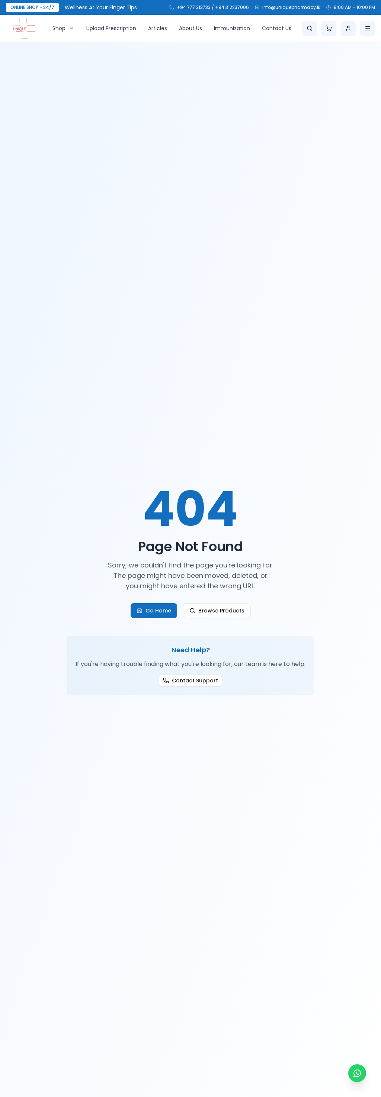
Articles (157, 28)
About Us (190, 28)
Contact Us (276, 28)
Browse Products (221, 610)
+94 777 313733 (194, 7)
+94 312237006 (232, 7)
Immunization (232, 28)
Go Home (158, 610)
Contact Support (195, 680)
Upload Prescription (111, 28)
